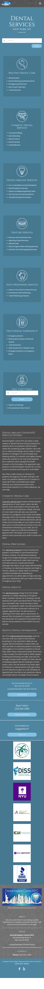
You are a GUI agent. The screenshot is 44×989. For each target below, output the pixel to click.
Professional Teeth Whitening (20, 293)
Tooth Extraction (15, 90)
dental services (12, 593)
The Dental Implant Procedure (20, 197)
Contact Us (22, 734)
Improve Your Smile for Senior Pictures (23, 290)
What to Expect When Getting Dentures (23, 246)
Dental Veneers (14, 142)
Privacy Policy (19, 963)
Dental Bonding (14, 136)
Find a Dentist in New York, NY (19, 408)
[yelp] (24, 969)
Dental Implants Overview (18, 188)
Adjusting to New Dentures (18, 240)
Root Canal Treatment (17, 87)
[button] (40, 3)
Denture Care (14, 243)
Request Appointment (22, 714)
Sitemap (26, 963)
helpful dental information (21, 636)
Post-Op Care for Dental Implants (21, 194)
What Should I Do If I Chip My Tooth (21, 348)
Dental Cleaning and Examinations (22, 81)
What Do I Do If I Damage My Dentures (23, 249)
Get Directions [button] (22, 694)
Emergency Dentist (16, 336)
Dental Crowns (14, 139)
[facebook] (19, 969)
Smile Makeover (14, 145)
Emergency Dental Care (18, 84)
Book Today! (22, 707)
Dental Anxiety (14, 78)
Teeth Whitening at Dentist (19, 296)
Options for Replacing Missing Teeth (22, 191)
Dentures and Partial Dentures (20, 237)
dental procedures (14, 550)
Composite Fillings (15, 133)
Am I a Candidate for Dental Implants (23, 185)
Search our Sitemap (16, 405)
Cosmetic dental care (11, 501)
